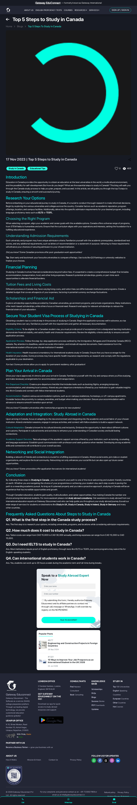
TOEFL (49, 212)
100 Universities (121, 687)
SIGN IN (125, 10)
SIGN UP (116, 10)
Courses (68, 10)
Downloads (98, 705)
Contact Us (53, 760)
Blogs (20, 26)
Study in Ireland (92, 504)
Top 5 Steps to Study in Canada (44, 26)
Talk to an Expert (68, 620)
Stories (98, 701)
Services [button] (93, 10)
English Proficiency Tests (49, 10)
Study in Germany (108, 504)
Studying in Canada (40, 480)
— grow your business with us (29, 747)
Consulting (76, 695)
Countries (121, 699)
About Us (28, 10)
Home (9, 26)
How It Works (11, 760)
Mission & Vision (34, 760)
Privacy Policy (75, 760)
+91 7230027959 (87, 792)
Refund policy (109, 792)
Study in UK (61, 504)
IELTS (40, 212)
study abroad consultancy (80, 498)
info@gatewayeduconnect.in (73, 795)
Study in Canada (75, 504)
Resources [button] (80, 10)
